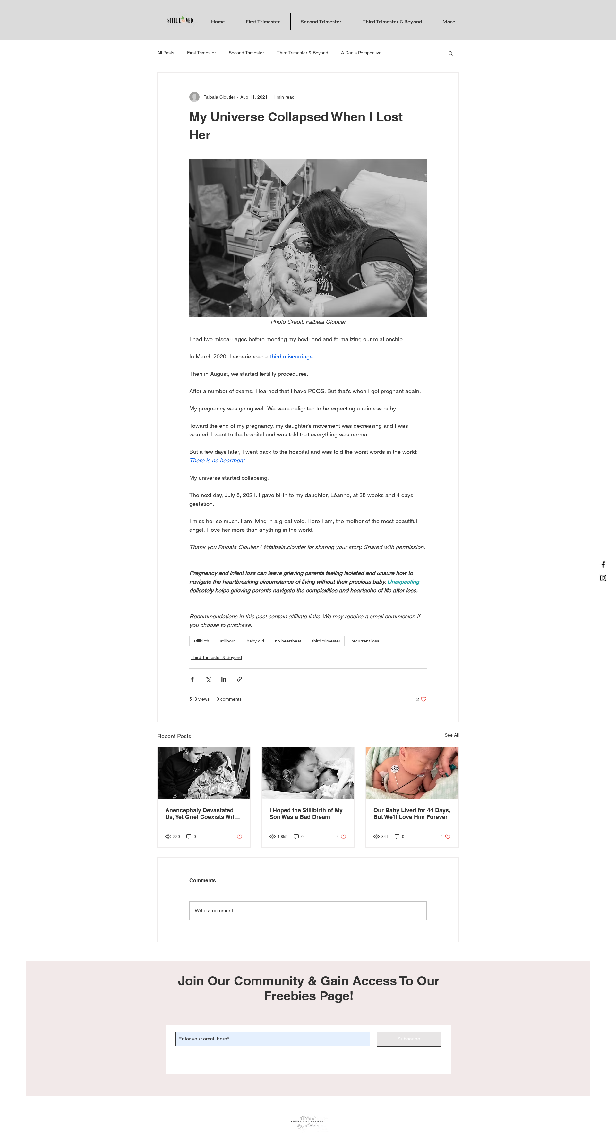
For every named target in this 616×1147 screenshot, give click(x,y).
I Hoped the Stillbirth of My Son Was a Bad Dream (306, 813)
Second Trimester (246, 52)
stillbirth (201, 640)
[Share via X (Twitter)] (208, 679)
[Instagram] (603, 578)
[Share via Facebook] (192, 679)
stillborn (228, 640)
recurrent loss (365, 640)
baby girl (255, 640)
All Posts (165, 52)
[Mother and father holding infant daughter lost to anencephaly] (204, 773)
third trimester (326, 640)
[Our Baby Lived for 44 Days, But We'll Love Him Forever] (412, 773)
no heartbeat (288, 640)
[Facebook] (603, 564)
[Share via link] (239, 679)
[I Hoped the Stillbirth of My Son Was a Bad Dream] (308, 773)
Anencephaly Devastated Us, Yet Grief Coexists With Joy (201, 813)
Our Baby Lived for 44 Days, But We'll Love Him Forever (411, 813)
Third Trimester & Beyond (302, 52)
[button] (451, 53)
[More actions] (423, 97)
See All (452, 734)
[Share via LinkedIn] (224, 679)
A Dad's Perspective (361, 52)
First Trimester (201, 52)
